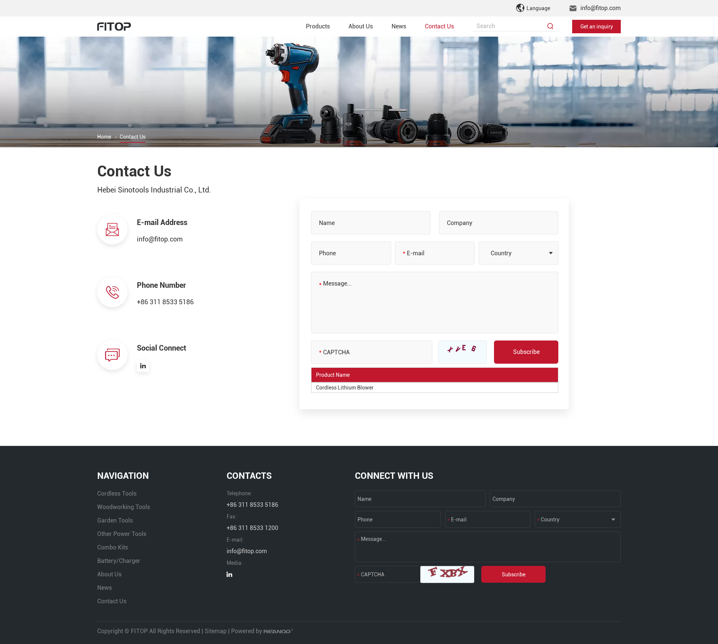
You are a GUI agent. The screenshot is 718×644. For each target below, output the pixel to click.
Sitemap (216, 631)
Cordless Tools (116, 493)
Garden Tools (115, 520)
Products (318, 26)
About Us (361, 26)
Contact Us (439, 26)
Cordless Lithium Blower (345, 388)
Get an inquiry (596, 27)
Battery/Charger (118, 560)
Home (104, 137)
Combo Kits (112, 547)
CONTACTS (249, 476)
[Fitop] (114, 26)
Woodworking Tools (123, 507)
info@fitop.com (600, 8)
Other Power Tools (121, 533)
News (399, 26)
